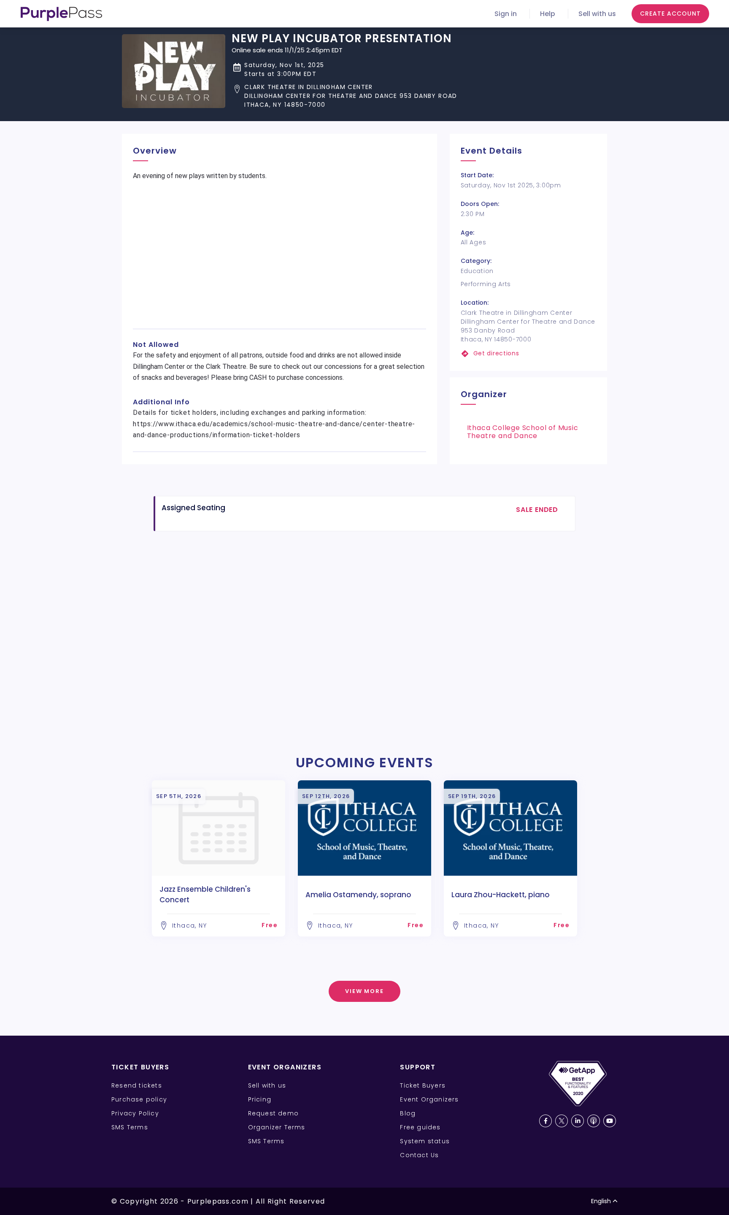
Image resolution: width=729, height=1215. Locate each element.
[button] (344, 96)
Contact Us (419, 1155)
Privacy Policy (135, 1113)
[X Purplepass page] (561, 1121)
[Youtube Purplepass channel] (609, 1121)
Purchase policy (139, 1099)
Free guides (420, 1127)
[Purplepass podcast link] (593, 1121)
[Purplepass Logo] (61, 14)
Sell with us (597, 14)
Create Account (670, 13)
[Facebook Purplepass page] (545, 1121)
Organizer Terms (276, 1127)
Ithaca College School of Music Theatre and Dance (522, 432)
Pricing (259, 1099)
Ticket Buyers (423, 1085)
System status (425, 1141)
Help (547, 14)
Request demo (273, 1113)
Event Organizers (429, 1099)
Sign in (505, 14)
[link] (528, 353)
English (601, 1201)
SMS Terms (129, 1127)
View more (364, 991)
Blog (408, 1113)
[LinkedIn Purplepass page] (577, 1121)
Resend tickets (136, 1085)
